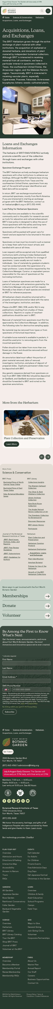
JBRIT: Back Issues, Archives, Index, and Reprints (11, 541)
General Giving (34, 927)
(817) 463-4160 (9, 765)
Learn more (36, 828)
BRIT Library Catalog (12, 934)
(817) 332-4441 (9, 818)
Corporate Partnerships (39, 938)
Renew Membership (11, 972)
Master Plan (33, 964)
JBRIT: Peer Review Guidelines (11, 549)
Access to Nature (10, 871)
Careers (31, 975)
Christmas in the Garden (39, 878)
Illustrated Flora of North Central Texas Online (13, 483)
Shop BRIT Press (10, 941)
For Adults (32, 856)
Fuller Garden (8, 905)
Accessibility (8, 867)
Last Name (7, 668)
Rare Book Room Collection (35, 504)
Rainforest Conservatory (13, 901)
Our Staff (32, 972)
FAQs (4, 878)
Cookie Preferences (42, 996)
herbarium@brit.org (14, 204)
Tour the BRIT (8, 938)
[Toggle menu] (48, 10)
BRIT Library (32, 479)
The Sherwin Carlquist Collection (37, 487)
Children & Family (36, 894)
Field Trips (32, 909)
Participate (32, 529)
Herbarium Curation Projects (36, 544)
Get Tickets (8, 752)
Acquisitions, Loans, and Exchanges (38, 554)
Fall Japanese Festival (37, 875)
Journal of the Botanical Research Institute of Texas (13, 535)
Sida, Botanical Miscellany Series (13, 495)
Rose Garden (8, 898)
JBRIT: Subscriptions (11, 553)
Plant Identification (36, 559)
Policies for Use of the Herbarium (37, 567)
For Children (33, 860)
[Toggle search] (42, 10)
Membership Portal (11, 968)
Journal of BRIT (9, 945)
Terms (22, 703)
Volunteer (32, 934)
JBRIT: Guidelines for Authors (11, 558)
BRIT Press (6, 479)
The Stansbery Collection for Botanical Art (38, 516)
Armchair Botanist (35, 562)
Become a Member (11, 964)
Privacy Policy (32, 703)
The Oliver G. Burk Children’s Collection (36, 493)
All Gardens (7, 890)
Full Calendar (34, 853)
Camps (31, 905)
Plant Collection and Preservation (36, 538)
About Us (32, 961)
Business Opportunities (38, 979)
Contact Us (33, 983)
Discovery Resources (36, 521)
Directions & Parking (11, 860)
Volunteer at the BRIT (12, 949)
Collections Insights (36, 482)
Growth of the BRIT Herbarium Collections (37, 573)
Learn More (11, 444)
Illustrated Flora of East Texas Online (12, 489)
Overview (6, 853)
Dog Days (32, 871)
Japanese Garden (10, 894)
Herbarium (40, 17)
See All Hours (30, 785)
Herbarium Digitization (37, 549)
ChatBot (30, 837)
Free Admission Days (37, 867)
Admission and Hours (12, 856)
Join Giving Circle (36, 930)
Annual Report (34, 968)
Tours (5, 875)
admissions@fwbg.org (28, 765)
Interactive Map (9, 864)
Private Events (34, 864)
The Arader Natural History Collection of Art (38, 510)
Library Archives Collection (34, 499)
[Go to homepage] (9, 11)
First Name (7, 659)
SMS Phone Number (11, 685)
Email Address (9, 677)
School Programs (36, 901)
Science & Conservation (23, 17)
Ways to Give (34, 923)
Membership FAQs (10, 975)
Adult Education (35, 898)
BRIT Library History (36, 525)
